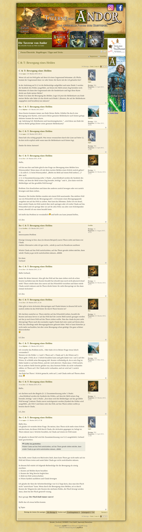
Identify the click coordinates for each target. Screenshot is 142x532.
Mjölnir (25, 109)
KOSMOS (65, 522)
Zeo (24, 158)
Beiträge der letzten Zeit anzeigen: (35, 512)
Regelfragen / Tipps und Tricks (49, 52)
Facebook (59, 522)
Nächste (103, 512)
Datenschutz (88, 522)
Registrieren (94, 56)
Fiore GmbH (73, 522)
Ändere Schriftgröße (104, 52)
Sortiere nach (62, 512)
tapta (24, 74)
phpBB (64, 526)
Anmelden (103, 56)
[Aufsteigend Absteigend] (88, 512)
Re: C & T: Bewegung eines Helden (35, 106)
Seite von (94, 66)
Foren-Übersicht (28, 52)
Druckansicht (101, 52)
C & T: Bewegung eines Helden (36, 62)
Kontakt (52, 522)
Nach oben (105, 103)
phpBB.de (80, 527)
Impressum (81, 522)
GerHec (25, 228)
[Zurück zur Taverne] (24, 29)
